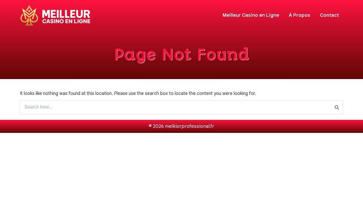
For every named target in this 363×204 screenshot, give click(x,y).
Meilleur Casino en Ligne (251, 15)
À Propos (299, 15)
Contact (329, 15)
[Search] (336, 107)
